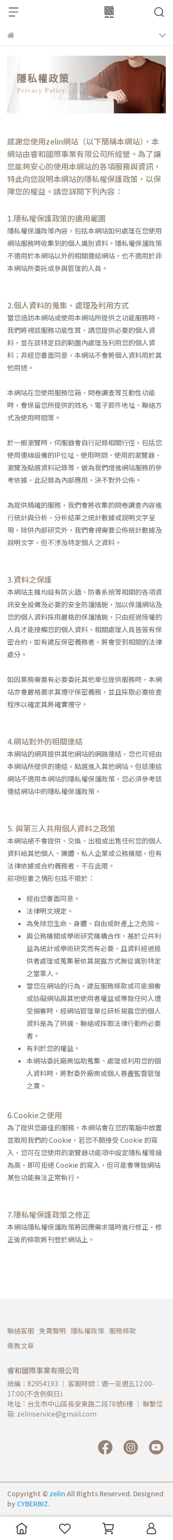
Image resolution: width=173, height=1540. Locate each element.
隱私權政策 (87, 1330)
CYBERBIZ (32, 1503)
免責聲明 (52, 1330)
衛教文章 (20, 1345)
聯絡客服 (20, 1330)
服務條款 (122, 1330)
